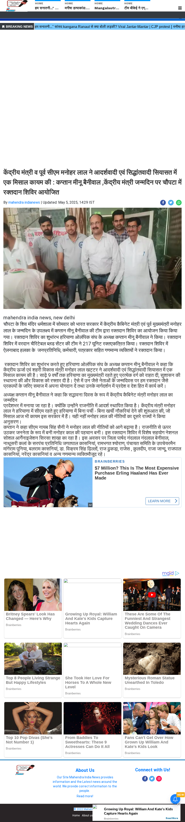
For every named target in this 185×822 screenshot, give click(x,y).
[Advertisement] (92, 62)
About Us (85, 770)
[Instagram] (159, 778)
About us (87, 815)
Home (76, 815)
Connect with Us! (152, 769)
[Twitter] (152, 778)
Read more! (85, 796)
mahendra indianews (24, 202)
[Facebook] (145, 778)
